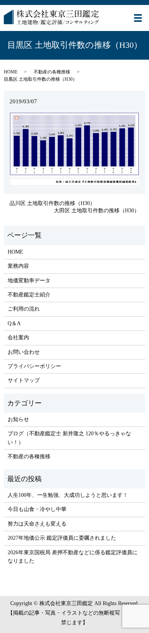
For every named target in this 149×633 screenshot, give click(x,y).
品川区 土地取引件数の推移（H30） (52, 203)
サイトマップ (24, 380)
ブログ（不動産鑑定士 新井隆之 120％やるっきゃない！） (69, 438)
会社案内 (18, 337)
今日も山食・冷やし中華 (37, 509)
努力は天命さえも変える (37, 524)
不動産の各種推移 (52, 72)
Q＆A (14, 323)
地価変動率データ (29, 280)
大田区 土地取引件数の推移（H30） (96, 210)
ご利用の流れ (24, 309)
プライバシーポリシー (34, 366)
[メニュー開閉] (138, 18)
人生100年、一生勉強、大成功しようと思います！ (68, 495)
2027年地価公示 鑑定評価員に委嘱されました (62, 538)
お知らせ (18, 419)
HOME (11, 72)
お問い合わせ (24, 352)
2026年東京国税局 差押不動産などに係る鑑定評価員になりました (73, 557)
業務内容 (18, 266)
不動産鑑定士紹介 (29, 295)
